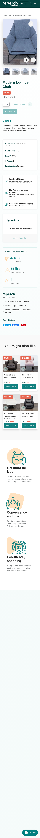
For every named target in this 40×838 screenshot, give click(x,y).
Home (4, 15)
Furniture (9, 15)
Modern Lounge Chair (24, 15)
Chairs (15, 15)
